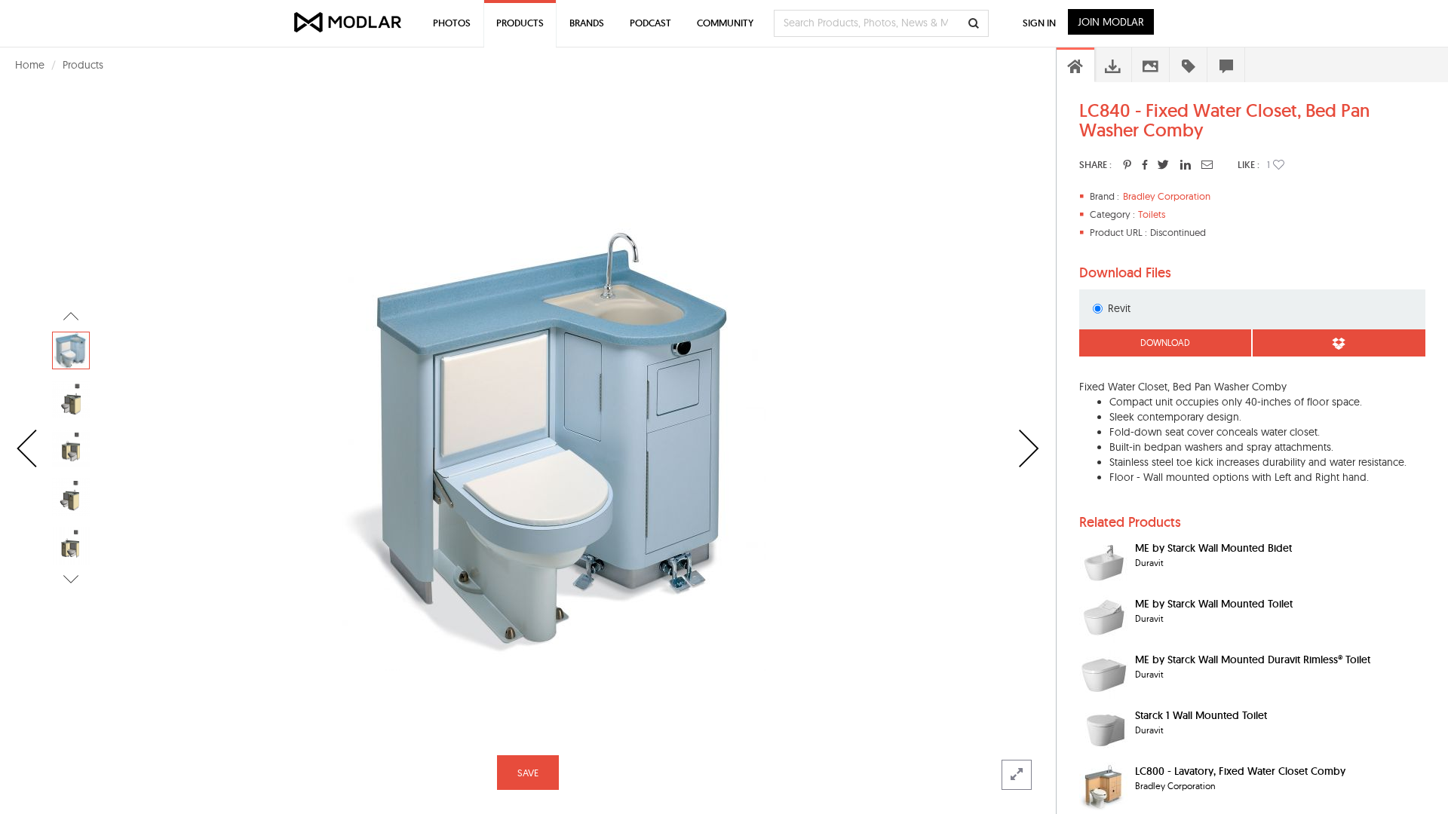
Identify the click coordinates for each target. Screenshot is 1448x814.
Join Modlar (1111, 22)
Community (725, 23)
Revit (1119, 308)
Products (83, 65)
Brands (586, 23)
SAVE (527, 773)
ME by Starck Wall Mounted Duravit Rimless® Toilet (1252, 659)
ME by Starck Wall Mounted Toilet (1214, 603)
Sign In (1039, 23)
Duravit (1149, 562)
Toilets (1151, 214)
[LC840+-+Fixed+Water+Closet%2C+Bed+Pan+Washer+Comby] (1127, 164)
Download (1165, 342)
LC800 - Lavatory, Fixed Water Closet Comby (1240, 771)
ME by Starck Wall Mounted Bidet (1213, 548)
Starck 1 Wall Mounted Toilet (1201, 715)
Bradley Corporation (1166, 196)
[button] (1278, 164)
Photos (452, 23)
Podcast (650, 23)
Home (29, 65)
